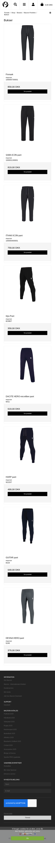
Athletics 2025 (9, 737)
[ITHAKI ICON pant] (27, 208)
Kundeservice (8, 688)
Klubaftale (7, 766)
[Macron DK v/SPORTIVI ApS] (5, 4)
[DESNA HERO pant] (27, 611)
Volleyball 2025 (9, 722)
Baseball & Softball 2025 (12, 741)
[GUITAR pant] (27, 530)
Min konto (7, 692)
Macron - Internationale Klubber (15, 684)
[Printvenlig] (50, 13)
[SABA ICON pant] (27, 128)
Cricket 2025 (8, 745)
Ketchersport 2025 (10, 729)
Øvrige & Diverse (10, 753)
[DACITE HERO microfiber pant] (27, 369)
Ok (27, 838)
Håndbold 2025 (9, 718)
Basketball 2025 (9, 733)
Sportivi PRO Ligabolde (12, 757)
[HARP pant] (27, 450)
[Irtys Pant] (27, 289)
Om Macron (8, 680)
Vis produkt (27, 91)
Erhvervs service (9, 774)
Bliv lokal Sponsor (10, 770)
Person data (8, 813)
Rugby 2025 (8, 726)
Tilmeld (27, 818)
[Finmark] (27, 47)
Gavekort (7, 705)
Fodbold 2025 (9, 714)
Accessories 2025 (10, 749)
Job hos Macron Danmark (13, 696)
